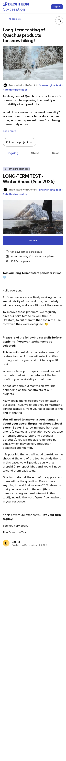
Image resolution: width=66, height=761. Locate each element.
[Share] (59, 20)
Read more (9, 131)
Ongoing (12, 153)
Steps (35, 153)
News (56, 153)
